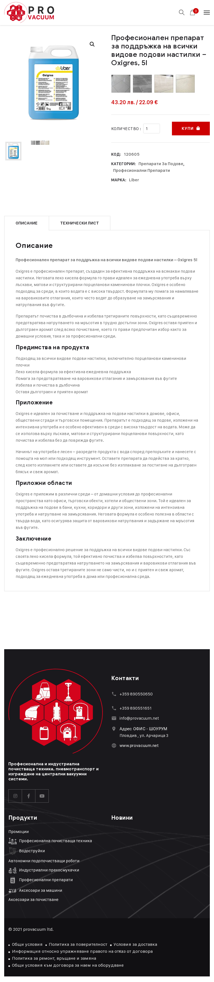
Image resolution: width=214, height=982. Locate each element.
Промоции (18, 831)
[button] (92, 44)
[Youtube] (42, 796)
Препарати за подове (160, 163)
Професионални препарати (141, 170)
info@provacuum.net (139, 718)
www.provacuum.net (139, 745)
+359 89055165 (135, 708)
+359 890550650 (136, 694)
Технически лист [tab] (79, 223)
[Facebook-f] (28, 796)
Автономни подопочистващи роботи (43, 860)
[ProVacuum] (29, 12)
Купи (187, 128)
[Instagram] (15, 796)
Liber (134, 179)
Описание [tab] (27, 223)
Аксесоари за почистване (33, 899)
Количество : (126, 128)
